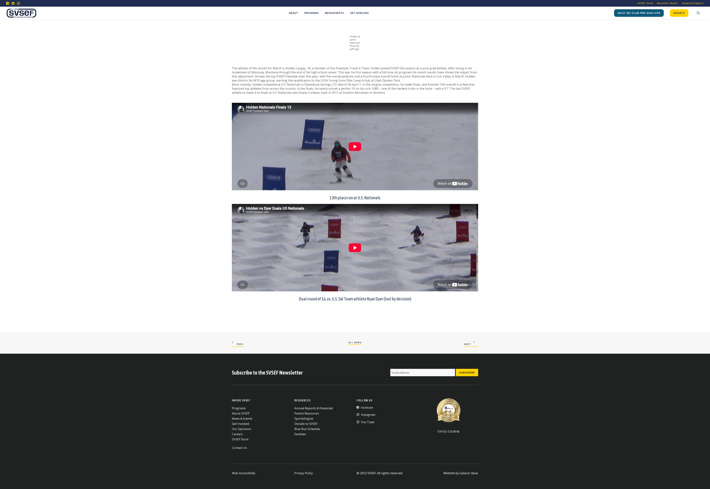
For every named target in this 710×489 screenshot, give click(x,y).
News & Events (242, 419)
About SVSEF (240, 413)
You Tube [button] (367, 422)
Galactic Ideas (468, 473)
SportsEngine (303, 419)
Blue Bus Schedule (307, 429)
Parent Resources (306, 413)
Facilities (300, 434)
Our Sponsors (241, 429)
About (293, 12)
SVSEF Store (645, 3)
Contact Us (239, 448)
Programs (311, 12)
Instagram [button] (368, 415)
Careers (237, 434)
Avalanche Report (693, 3)
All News (355, 342)
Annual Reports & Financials (313, 408)
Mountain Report (667, 3)
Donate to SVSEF (305, 424)
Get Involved (359, 12)
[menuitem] (645, 3)
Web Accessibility (243, 473)
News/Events (334, 12)
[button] (7, 3)
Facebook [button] (367, 407)
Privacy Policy (303, 473)
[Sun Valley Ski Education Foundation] (21, 13)
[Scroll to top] (703, 481)
